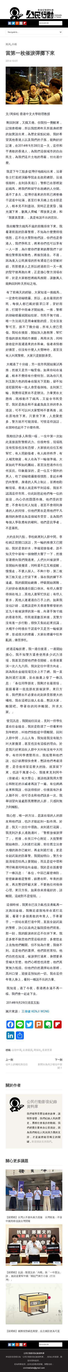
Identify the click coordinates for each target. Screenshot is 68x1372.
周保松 (37, 1050)
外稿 (14, 44)
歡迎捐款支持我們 (41, 1141)
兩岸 (8, 44)
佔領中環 (17, 1050)
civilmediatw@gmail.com (34, 1368)
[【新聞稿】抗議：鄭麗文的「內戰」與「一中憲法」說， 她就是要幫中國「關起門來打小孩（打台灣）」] (34, 1244)
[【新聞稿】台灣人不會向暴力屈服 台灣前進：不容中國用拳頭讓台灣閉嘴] (34, 1190)
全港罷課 (27, 1050)
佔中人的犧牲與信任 (17, 1064)
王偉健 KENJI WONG (35, 1011)
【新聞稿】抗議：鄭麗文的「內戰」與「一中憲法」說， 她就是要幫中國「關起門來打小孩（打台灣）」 (34, 1276)
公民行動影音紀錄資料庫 (42, 1104)
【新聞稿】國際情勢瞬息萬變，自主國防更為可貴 (33, 1331)
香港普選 (47, 1050)
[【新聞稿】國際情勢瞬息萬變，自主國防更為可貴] (34, 1303)
